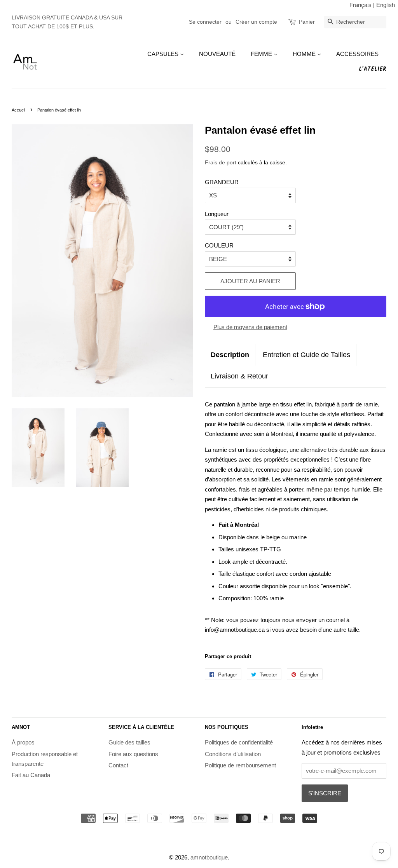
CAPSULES (163, 54)
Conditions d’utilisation (233, 754)
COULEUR (219, 245)
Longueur (217, 214)
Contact (118, 765)
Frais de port (220, 162)
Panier (307, 22)
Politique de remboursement (240, 765)
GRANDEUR (222, 182)
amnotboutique (209, 857)
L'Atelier (372, 69)
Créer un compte (256, 22)
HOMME (305, 54)
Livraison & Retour (239, 376)
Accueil (18, 110)
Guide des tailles (129, 742)
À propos (23, 742)
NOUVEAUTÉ (217, 54)
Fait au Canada (31, 775)
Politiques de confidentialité (239, 742)
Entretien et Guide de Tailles (306, 355)
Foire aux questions (133, 754)
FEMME (262, 54)
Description (230, 355)
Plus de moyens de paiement (250, 327)
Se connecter (205, 22)
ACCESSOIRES (357, 54)
